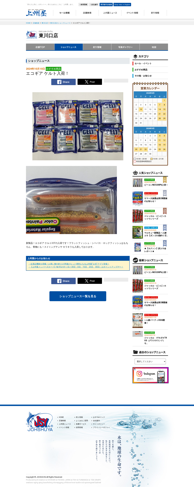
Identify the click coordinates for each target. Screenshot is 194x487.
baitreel (98, 482)
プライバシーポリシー (101, 427)
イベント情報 (64, 427)
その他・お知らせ (143, 75)
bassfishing (48, 482)
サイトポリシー (99, 424)
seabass (29, 482)
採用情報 (79, 427)
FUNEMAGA (83, 480)
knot (73, 482)
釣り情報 (79, 417)
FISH (75, 480)
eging (36, 482)
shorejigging (58, 482)
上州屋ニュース (65, 424)
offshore (67, 482)
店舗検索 (62, 421)
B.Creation (41, 480)
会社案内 (96, 421)
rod (82, 482)
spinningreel (89, 482)
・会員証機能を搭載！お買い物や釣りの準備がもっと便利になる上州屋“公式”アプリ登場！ (68, 264)
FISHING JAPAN (64, 480)
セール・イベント (143, 63)
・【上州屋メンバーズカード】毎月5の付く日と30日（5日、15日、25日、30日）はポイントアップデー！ (75, 267)
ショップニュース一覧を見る (77, 296)
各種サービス (81, 424)
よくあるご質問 (82, 421)
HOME (61, 417)
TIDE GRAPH (95, 480)
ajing (41, 482)
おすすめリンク (99, 417)
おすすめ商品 (141, 69)
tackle (78, 482)
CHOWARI (51, 480)
